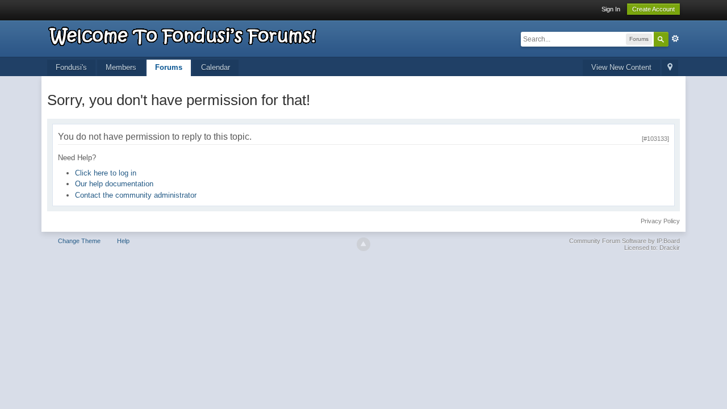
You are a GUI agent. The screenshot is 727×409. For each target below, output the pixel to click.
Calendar (215, 67)
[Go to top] (363, 244)
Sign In (610, 9)
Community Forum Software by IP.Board (624, 240)
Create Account (653, 9)
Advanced (675, 38)
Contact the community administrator (136, 195)
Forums (168, 67)
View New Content (621, 67)
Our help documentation (114, 184)
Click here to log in (105, 173)
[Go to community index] (183, 34)
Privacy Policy (660, 221)
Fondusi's (71, 67)
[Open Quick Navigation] (670, 68)
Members (121, 67)
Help (123, 240)
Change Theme (79, 240)
